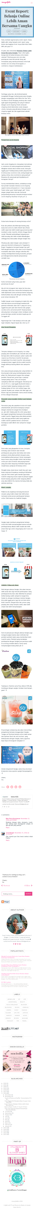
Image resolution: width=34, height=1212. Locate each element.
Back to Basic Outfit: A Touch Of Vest (16, 1107)
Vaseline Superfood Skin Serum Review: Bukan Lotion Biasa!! (15, 974)
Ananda (28, 1205)
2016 (5, 1093)
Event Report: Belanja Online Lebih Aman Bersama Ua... (17, 1104)
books (17, 1007)
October (7, 1111)
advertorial (12, 1002)
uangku (24, 31)
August (7, 1114)
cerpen (8, 1010)
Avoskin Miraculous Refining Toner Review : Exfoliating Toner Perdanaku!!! (14, 965)
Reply (7, 827)
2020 (5, 1086)
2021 (5, 1085)
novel (25, 1015)
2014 (5, 1129)
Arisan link (11, 999)
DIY (19, 999)
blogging (8, 1007)
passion (8, 1018)
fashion (24, 1010)
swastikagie (10, 833)
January (7, 1126)
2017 (5, 1091)
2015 (5, 1128)
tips (17, 1021)
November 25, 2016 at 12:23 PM (17, 833)
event (8, 31)
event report (16, 31)
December (8, 1095)
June (6, 1118)
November (8, 1096)
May (6, 1119)
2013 (5, 1131)
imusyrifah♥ (6, 2)
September (8, 1113)
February (7, 1124)
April (6, 1121)
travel (24, 1021)
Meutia (23, 1205)
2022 (5, 1083)
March (7, 1123)
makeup (9, 1015)
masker (17, 1015)
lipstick (25, 1012)
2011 (5, 1134)
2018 (5, 1090)
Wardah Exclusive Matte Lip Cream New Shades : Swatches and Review (15, 956)
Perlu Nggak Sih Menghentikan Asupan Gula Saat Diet (18, 1101)
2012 (5, 1133)
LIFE (25, 999)
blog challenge (12, 1004)
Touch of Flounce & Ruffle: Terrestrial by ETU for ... (18, 1098)
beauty (22, 1002)
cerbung (26, 1007)
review (16, 1018)
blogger (24, 1004)
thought (10, 1021)
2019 (5, 1088)
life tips (16, 1012)
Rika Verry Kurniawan (13, 818)
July (6, 1116)
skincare (25, 1018)
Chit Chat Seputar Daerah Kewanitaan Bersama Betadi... (16, 1109)
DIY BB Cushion (6, 982)
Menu (31, 1)
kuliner (8, 1012)
